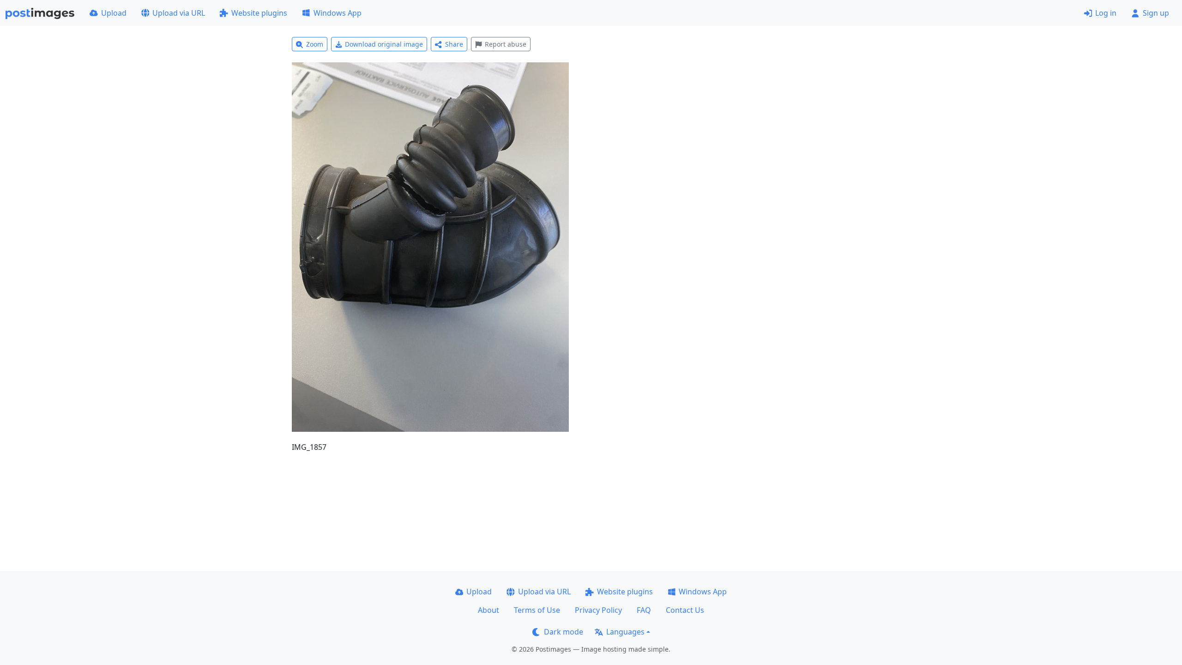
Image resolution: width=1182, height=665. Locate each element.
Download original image (384, 44)
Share (454, 44)
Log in (1105, 13)
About (488, 610)
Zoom (314, 44)
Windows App (338, 13)
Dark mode (563, 632)
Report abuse (505, 44)
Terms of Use (537, 610)
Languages (625, 632)
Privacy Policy (598, 610)
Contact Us (685, 610)
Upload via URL (178, 13)
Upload (114, 13)
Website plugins (259, 13)
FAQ (644, 610)
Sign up (1156, 13)
